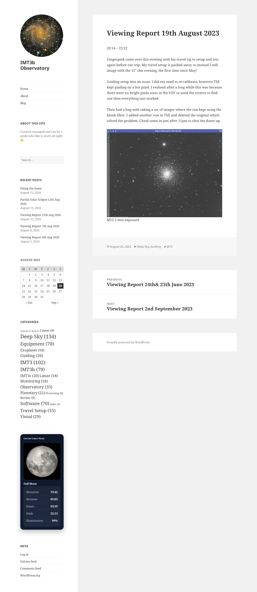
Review (27, 398)
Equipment (37, 344)
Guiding (31, 355)
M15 (170, 246)
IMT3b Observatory (34, 65)
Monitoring (34, 381)
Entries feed (28, 561)
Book (35, 331)
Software (34, 403)
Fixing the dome (31, 188)
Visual (30, 416)
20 (60, 286)
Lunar (49, 375)
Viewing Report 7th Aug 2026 (39, 226)
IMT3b (32, 369)
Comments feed (30, 568)
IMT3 (32, 362)
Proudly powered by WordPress (128, 342)
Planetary (32, 392)
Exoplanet (32, 350)
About (24, 96)
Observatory (36, 387)
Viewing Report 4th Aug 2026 (39, 237)
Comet (47, 330)
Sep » (54, 302)
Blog (23, 103)
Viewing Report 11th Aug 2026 (40, 215)
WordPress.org (30, 575)
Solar (55, 404)
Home (24, 89)
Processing (54, 393)
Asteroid (25, 331)
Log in (24, 554)
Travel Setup (38, 410)
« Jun (29, 302)
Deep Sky (38, 336)
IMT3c (29, 375)
